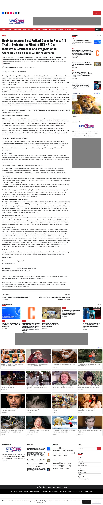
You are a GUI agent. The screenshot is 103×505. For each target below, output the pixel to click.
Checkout (80, 461)
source (11, 286)
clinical (30, 282)
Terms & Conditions (83, 479)
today (24, 286)
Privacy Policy (82, 472)
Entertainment (56, 450)
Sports (72, 453)
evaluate (16, 284)
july (29, 284)
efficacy (4, 284)
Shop (79, 474)
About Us (80, 457)
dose (60, 282)
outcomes (42, 284)
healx (20, 284)
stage (15, 286)
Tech (73, 60)
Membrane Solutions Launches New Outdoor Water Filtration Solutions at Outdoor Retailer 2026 (82, 64)
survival (20, 286)
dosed (64, 282)
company (35, 282)
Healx (24, 71)
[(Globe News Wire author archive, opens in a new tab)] (3, 68)
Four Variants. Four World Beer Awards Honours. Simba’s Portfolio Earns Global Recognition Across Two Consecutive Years (81, 85)
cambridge (25, 282)
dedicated (50, 282)
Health (4, 35)
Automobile (56, 448)
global (69, 463)
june (69, 465)
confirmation (42, 282)
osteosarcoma (35, 284)
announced (13, 282)
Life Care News (41, 487)
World (67, 468)
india (60, 465)
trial (28, 286)
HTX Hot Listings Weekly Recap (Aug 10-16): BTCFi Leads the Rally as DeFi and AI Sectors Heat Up (82, 42)
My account (81, 470)
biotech (19, 282)
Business (63, 448)
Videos (65, 455)
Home (79, 468)
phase (57, 284)
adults (7, 282)
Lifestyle (61, 453)
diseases (56, 282)
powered (62, 284)
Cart (79, 459)
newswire (55, 468)
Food (73, 38)
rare (3, 286)
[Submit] (99, 448)
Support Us (81, 477)
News (67, 453)
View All (99, 35)
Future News (70, 450)
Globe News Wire (11, 67)
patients (53, 284)
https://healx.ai (16, 196)
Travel (59, 455)
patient (48, 284)
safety (7, 286)
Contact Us (81, 463)
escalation (10, 284)
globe (54, 465)
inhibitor (25, 284)
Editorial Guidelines (83, 466)
